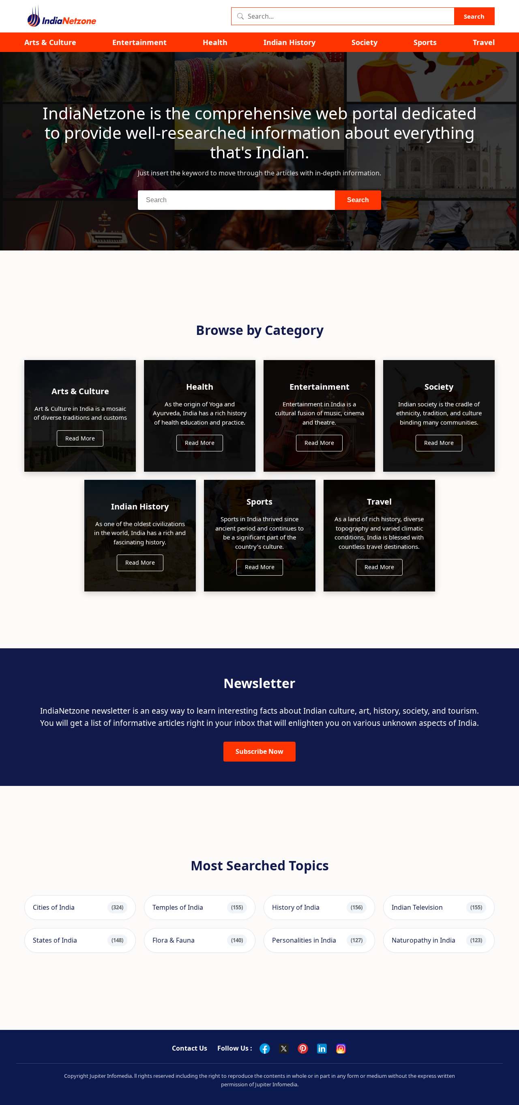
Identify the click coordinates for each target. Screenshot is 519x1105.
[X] (283, 1048)
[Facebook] (264, 1048)
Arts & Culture (50, 42)
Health (215, 42)
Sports (425, 42)
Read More (80, 438)
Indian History (289, 42)
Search (474, 16)
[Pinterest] (302, 1048)
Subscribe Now (259, 751)
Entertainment (139, 42)
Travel (484, 42)
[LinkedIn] (321, 1048)
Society (364, 42)
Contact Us (189, 1048)
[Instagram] (341, 1048)
